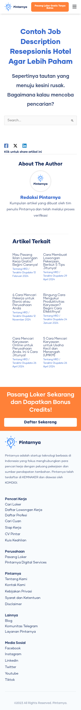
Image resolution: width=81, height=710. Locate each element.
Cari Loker (13, 504)
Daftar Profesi (16, 515)
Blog (8, 620)
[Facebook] (6, 146)
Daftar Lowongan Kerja (23, 510)
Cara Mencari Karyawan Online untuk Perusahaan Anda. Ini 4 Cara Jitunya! (25, 347)
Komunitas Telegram (21, 626)
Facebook (13, 648)
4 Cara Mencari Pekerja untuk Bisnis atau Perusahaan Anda (24, 301)
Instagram (13, 654)
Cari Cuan (13, 521)
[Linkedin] (24, 146)
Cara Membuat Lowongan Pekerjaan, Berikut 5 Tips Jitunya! (55, 261)
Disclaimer (13, 604)
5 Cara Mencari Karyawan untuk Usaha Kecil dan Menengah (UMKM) (55, 347)
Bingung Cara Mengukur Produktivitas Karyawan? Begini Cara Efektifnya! (54, 303)
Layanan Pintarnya (20, 631)
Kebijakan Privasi (18, 591)
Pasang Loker (16, 557)
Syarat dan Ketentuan (22, 598)
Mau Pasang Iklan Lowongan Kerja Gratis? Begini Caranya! (25, 259)
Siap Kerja (13, 527)
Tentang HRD (20, 269)
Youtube (11, 673)
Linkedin (11, 660)
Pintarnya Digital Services (26, 562)
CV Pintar (12, 534)
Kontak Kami (15, 585)
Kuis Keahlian (15, 540)
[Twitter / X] (15, 146)
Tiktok (10, 679)
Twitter (10, 667)
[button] (74, 6)
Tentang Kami (16, 579)
